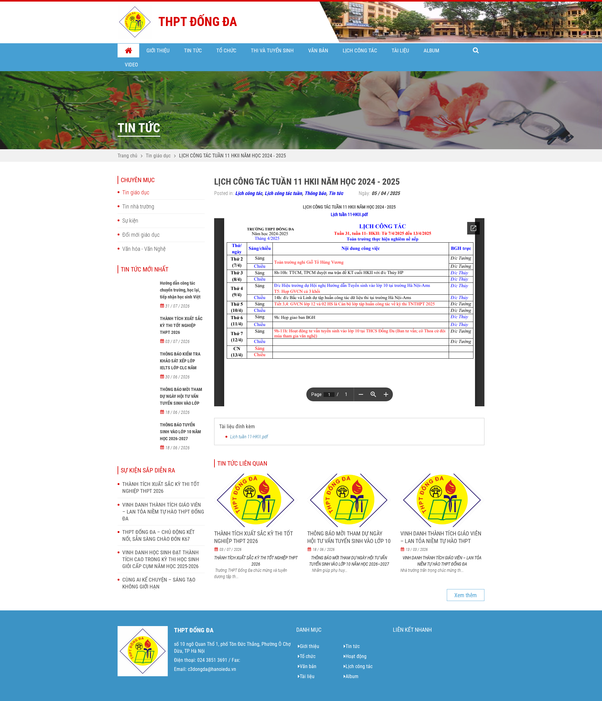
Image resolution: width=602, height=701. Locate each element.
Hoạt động (356, 656)
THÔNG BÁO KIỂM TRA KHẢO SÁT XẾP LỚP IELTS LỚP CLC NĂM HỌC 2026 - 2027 (180, 364)
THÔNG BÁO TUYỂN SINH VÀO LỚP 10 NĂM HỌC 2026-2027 (180, 431)
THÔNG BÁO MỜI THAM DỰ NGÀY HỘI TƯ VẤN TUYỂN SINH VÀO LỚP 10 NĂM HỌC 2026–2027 (182, 400)
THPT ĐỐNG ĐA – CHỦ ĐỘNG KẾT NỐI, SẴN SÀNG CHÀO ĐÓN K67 (158, 535)
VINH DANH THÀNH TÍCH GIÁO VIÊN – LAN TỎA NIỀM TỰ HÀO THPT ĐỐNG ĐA (163, 512)
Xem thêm (465, 595)
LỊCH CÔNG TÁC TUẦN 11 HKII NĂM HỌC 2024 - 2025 (232, 156)
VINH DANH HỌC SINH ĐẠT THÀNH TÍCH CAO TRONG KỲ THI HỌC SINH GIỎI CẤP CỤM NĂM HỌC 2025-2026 (160, 559)
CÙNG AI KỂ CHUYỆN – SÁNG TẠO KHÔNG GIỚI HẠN (158, 583)
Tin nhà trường (138, 206)
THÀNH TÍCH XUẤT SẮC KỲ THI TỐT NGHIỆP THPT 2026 (181, 325)
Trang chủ (128, 51)
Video (131, 64)
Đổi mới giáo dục (141, 234)
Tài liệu (400, 50)
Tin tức (193, 50)
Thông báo (315, 193)
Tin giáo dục (158, 156)
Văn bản (318, 50)
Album (431, 50)
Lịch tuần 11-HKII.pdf (349, 214)
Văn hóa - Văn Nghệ (144, 248)
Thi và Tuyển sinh (272, 50)
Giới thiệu (158, 50)
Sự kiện (130, 220)
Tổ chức (226, 50)
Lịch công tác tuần (283, 193)
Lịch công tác (360, 50)
